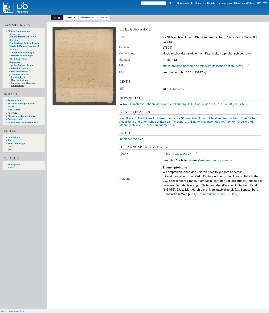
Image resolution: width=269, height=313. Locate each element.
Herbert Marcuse (19, 71)
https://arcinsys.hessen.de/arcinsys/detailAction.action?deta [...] (204, 66)
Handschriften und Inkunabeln (24, 46)
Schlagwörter (14, 164)
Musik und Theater (18, 59)
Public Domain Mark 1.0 (178, 154)
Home (198, 3)
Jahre (11, 167)
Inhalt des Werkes (131, 139)
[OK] (170, 3)
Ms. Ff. (11, 106)
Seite (104, 17)
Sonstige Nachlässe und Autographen (23, 84)
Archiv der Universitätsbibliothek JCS (23, 35)
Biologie (13, 40)
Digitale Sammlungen (19, 31)
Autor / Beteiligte (16, 143)
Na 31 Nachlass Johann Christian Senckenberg (208, 118)
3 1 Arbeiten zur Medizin (158, 125)
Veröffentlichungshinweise (215, 160)
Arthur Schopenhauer (22, 65)
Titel (10, 140)
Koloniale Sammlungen (21, 55)
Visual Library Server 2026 (12, 311)
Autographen (14, 100)
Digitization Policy (244, 3)
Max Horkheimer (19, 80)
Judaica (13, 49)
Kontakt (211, 3)
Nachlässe (14, 62)
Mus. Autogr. (14, 110)
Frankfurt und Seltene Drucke (24, 43)
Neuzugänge (14, 137)
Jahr (10, 150)
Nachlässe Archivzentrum (155, 118)
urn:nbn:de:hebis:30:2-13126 (217, 194)
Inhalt (71, 17)
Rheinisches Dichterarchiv (21, 116)
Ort (9, 146)
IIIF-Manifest (176, 89)
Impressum (226, 3)
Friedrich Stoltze (19, 68)
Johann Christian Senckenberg (20, 75)
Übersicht (88, 17)
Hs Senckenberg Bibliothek (22, 103)
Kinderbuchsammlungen (21, 52)
